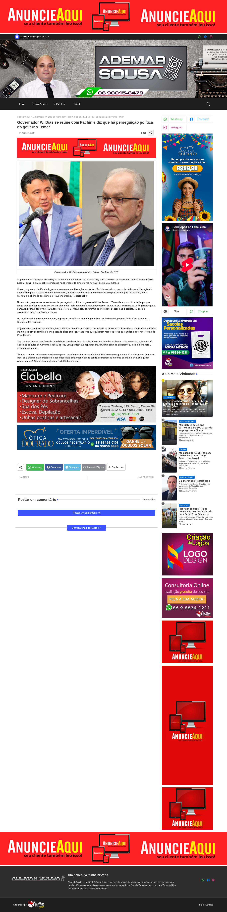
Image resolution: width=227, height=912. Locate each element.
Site (176, 311)
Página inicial (23, 117)
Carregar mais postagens (85, 527)
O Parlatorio (59, 104)
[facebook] (205, 37)
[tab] (22, 104)
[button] (208, 104)
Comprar (203, 311)
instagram (176, 127)
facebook (203, 119)
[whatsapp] (199, 37)
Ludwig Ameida (40, 104)
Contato (77, 104)
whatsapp (176, 119)
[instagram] (211, 37)
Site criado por (20, 905)
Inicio (21, 104)
